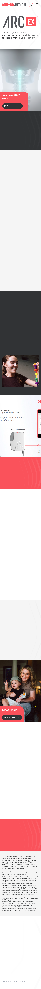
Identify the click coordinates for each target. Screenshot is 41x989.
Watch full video (13, 106)
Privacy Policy (20, 982)
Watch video (9, 717)
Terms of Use (7, 982)
